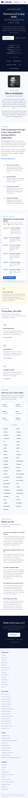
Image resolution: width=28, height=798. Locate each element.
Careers (3, 769)
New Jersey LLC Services (7, 726)
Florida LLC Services (6, 701)
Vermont (17, 499)
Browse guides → (7, 378)
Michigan (5, 464)
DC (3, 441)
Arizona (4, 432)
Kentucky (18, 454)
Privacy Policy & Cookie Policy (8, 782)
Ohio (17, 483)
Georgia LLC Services (6, 706)
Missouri (17, 467)
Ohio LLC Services (5, 728)
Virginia (4, 503)
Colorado (18, 435)
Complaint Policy (5, 772)
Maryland (5, 461)
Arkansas (18, 432)
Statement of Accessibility (7, 774)
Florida (17, 441)
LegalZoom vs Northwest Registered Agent (11, 757)
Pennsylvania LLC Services (7, 716)
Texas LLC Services (6, 696)
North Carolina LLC (6, 667)
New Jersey (5, 477)
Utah (4, 499)
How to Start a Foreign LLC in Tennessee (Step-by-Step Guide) (16, 253)
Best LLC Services (5, 694)
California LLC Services (6, 699)
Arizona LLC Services (6, 718)
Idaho (4, 448)
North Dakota (6, 483)
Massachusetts (19, 461)
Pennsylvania (6, 490)
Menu (25, 2)
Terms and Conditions (6, 779)
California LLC (5, 657)
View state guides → (8, 337)
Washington (18, 503)
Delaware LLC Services (6, 704)
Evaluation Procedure (6, 784)
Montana (5, 470)
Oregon (17, 486)
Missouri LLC (4, 682)
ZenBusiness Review (6, 738)
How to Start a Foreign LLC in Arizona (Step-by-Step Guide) (16, 262)
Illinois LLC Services (6, 713)
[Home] (6, 2)
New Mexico (18, 477)
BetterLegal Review (6, 745)
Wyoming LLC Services (6, 721)
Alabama (5, 428)
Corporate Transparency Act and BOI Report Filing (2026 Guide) (16, 228)
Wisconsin (18, 506)
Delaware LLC (4, 662)
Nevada (4, 474)
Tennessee (5, 496)
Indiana (4, 451)
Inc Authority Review (6, 747)
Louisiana (5, 457)
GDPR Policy (4, 786)
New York (5, 480)
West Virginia (6, 506)
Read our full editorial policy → (8, 158)
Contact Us (4, 767)
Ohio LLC (3, 687)
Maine (17, 457)
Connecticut (5, 438)
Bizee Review (4, 743)
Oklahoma (5, 486)
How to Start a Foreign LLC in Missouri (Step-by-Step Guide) (16, 269)
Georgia (4, 445)
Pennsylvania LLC (5, 674)
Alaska (17, 428)
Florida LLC (4, 660)
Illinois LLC (4, 672)
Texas (17, 496)
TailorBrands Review (6, 750)
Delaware (18, 438)
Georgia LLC (4, 665)
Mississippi (5, 467)
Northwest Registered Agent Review (9, 740)
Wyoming (5, 509)
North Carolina (19, 480)
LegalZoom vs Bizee (6, 755)
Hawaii (17, 445)
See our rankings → (7, 358)
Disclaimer (4, 777)
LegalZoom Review (6, 735)
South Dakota (19, 493)
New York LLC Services (6, 711)
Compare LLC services (20, 37)
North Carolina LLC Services (7, 708)
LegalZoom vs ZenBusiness (7, 752)
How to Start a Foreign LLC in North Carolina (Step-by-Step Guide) (16, 237)
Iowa (17, 451)
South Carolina (6, 493)
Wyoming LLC (4, 679)
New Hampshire (19, 474)
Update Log (17, 2)
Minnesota (18, 464)
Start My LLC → (8, 38)
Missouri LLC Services (6, 723)
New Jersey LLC (5, 684)
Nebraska (18, 470)
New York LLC (4, 670)
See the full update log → (9, 277)
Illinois (17, 448)
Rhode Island (19, 490)
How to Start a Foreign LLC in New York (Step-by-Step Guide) (16, 245)
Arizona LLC (4, 677)
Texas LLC (4, 655)
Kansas (4, 454)
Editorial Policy (5, 789)
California (5, 435)
